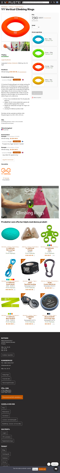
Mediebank (5, 458)
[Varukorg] (54, 2)
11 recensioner (22, 72)
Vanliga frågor (5, 374)
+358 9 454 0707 (9, 363)
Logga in (4, 433)
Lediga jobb (5, 466)
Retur (3, 407)
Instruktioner (5, 415)
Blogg (3, 450)
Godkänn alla (42, 469)
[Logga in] (51, 2)
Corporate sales (6, 378)
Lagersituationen (6, 60)
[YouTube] (9, 391)
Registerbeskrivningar (7, 441)
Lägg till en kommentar (7, 159)
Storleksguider (5, 454)
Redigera (35, 469)
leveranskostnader (47, 17)
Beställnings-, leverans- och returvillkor (11, 423)
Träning (11, 7)
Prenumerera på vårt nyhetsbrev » (12, 397)
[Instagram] (6, 391)
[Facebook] (2, 391)
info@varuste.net (6, 365)
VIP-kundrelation (6, 437)
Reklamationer (5, 411)
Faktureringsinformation (8, 382)
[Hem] (13, 2)
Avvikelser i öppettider (7, 355)
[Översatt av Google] (6, 80)
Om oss (4, 462)
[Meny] (2, 2)
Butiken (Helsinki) (13, 63)
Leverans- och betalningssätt (9, 419)
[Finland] (57, 2)
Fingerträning (19, 7)
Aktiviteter (4, 7)
